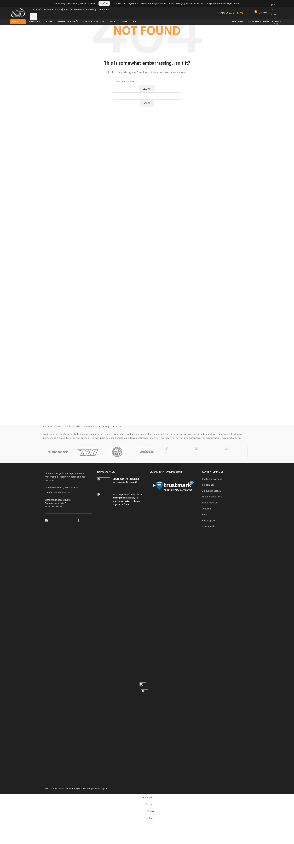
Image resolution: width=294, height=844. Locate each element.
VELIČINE (104, 3)
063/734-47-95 (62, 492)
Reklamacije (209, 484)
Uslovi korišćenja (211, 490)
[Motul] (147, 452)
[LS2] (177, 452)
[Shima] (58, 452)
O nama (206, 508)
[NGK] (117, 452)
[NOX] (87, 452)
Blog (204, 514)
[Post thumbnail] (103, 482)
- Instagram (208, 520)
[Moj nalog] (283, 3)
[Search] (33, 16)
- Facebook (208, 526)
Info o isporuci (210, 502)
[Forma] (236, 452)
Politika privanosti (212, 479)
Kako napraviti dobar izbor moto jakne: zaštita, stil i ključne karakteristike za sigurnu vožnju (128, 500)
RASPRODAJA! (18, 22)
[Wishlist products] (248, 12)
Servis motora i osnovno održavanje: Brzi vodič (126, 480)
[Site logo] (18, 12)
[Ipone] (206, 452)
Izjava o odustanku (212, 496)
